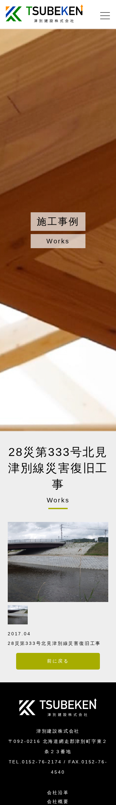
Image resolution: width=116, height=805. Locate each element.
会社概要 (58, 801)
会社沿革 (58, 792)
